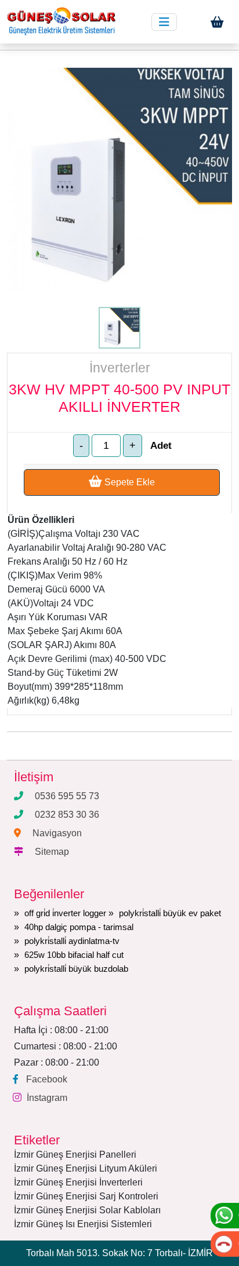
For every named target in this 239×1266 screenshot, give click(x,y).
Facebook (46, 1079)
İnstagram (47, 1098)
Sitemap (52, 852)
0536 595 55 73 (67, 796)
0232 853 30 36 (67, 814)
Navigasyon (57, 833)
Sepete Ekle (128, 482)
